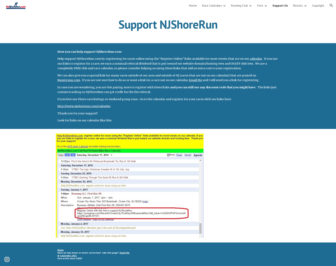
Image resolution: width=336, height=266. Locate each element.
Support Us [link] (280, 5)
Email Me (195, 80)
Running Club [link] (239, 5)
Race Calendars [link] (212, 5)
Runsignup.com (68, 80)
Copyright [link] (318, 5)
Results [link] (298, 5)
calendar (256, 58)
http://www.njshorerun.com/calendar (84, 106)
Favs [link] (260, 5)
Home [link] (193, 5)
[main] (168, 24)
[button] (331, 5)
